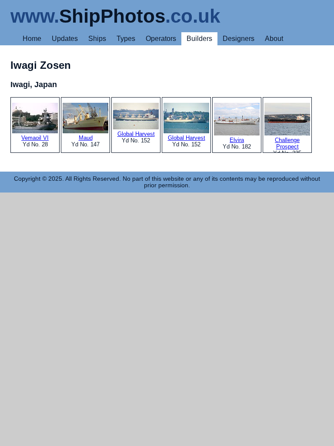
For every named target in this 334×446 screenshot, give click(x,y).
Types (126, 38)
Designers (238, 38)
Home (32, 38)
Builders (199, 38)
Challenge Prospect (287, 143)
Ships (97, 38)
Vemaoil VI (35, 138)
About (274, 38)
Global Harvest (136, 134)
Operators (161, 38)
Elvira (237, 140)
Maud (86, 138)
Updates (65, 38)
